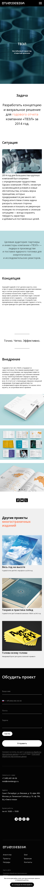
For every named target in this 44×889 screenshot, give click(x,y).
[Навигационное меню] (40, 3)
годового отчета (25, 747)
